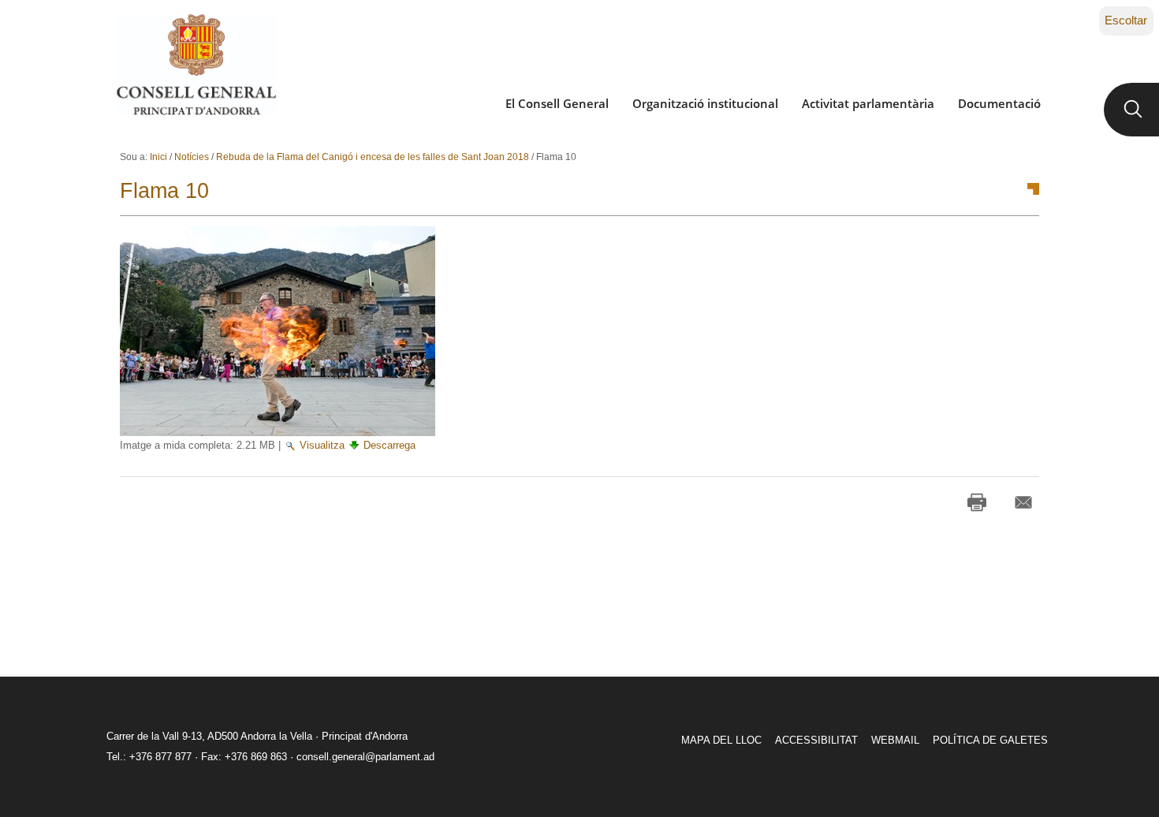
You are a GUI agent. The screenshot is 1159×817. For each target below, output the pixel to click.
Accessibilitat (816, 740)
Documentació (999, 103)
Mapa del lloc (721, 740)
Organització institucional (705, 103)
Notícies (191, 156)
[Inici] (196, 65)
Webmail (895, 740)
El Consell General (557, 103)
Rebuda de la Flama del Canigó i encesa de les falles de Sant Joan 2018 (372, 156)
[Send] (1023, 502)
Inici (158, 156)
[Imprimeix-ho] (977, 502)
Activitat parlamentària (868, 103)
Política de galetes (990, 740)
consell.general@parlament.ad (365, 757)
